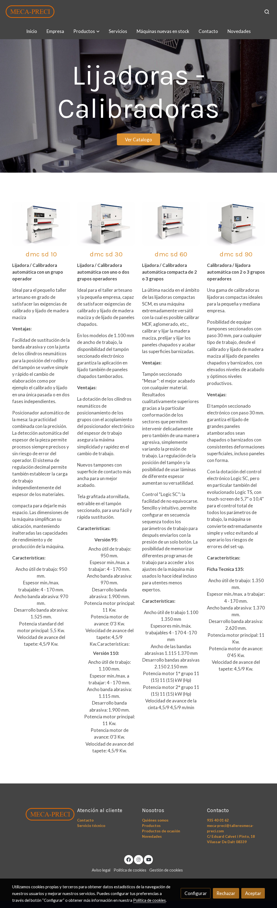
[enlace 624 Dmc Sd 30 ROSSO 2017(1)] (106, 223)
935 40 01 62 (218, 820)
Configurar (195, 893)
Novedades (152, 836)
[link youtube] (149, 859)
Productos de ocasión (161, 831)
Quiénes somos (155, 820)
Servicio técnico (91, 825)
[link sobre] (41, 813)
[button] (86, 31)
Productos (151, 825)
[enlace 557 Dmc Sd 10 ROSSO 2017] (41, 223)
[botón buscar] (266, 11)
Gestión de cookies (166, 870)
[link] (30, 11)
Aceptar (253, 893)
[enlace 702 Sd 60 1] (171, 223)
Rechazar (225, 893)
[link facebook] (128, 859)
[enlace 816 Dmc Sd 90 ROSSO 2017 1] (236, 223)
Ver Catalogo (138, 139)
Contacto (85, 820)
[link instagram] (138, 859)
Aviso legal (101, 870)
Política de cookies (130, 870)
